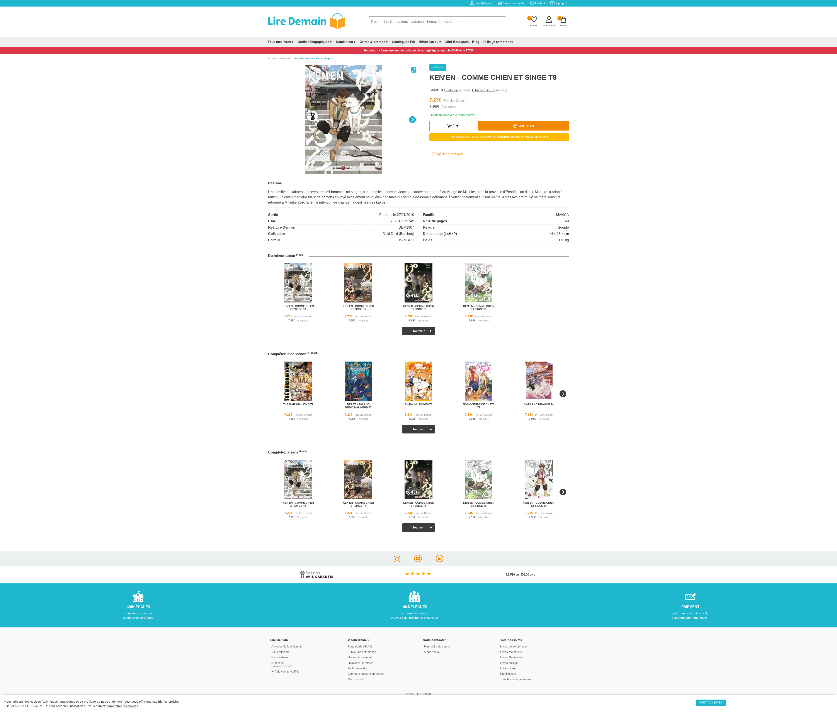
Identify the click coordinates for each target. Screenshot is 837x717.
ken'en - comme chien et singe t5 (478, 308)
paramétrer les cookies (122, 706)
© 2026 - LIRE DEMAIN (418, 694)
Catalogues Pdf (403, 42)
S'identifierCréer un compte (281, 664)
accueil (272, 58)
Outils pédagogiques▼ (315, 42)
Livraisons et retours (360, 662)
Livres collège (509, 662)
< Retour (438, 67)
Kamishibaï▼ (346, 42)
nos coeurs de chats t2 (479, 406)
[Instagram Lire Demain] (397, 561)
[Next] (412, 120)
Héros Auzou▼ (430, 42)
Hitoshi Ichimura (483, 90)
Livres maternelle (511, 652)
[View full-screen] (413, 70)
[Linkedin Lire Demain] (439, 561)
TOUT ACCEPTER (711, 702)
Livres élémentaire (511, 657)
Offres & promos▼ (374, 42)
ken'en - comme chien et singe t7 (358, 308)
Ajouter (526, 126)
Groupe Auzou (280, 657)
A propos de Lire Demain (286, 646)
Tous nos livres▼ (281, 42)
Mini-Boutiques (457, 42)
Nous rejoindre (280, 652)
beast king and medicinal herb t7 (358, 406)
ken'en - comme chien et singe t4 (539, 504)
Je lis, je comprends (498, 42)
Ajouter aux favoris (449, 154)
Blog (475, 42)
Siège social (431, 652)
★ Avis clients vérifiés (285, 671)
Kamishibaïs (508, 673)
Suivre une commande (362, 652)
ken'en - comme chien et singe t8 (298, 308)
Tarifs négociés (357, 668)
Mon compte (355, 679)
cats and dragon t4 (539, 404)
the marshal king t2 (298, 404)
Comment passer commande (366, 673)
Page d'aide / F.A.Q (360, 646)
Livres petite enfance (513, 646)
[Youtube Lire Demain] (418, 561)
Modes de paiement (360, 657)
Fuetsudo (451, 90)
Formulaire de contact (437, 646)
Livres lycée (507, 668)
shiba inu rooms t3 (418, 404)
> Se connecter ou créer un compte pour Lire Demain (499, 137)
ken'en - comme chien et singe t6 (418, 308)
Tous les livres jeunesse (515, 679)
